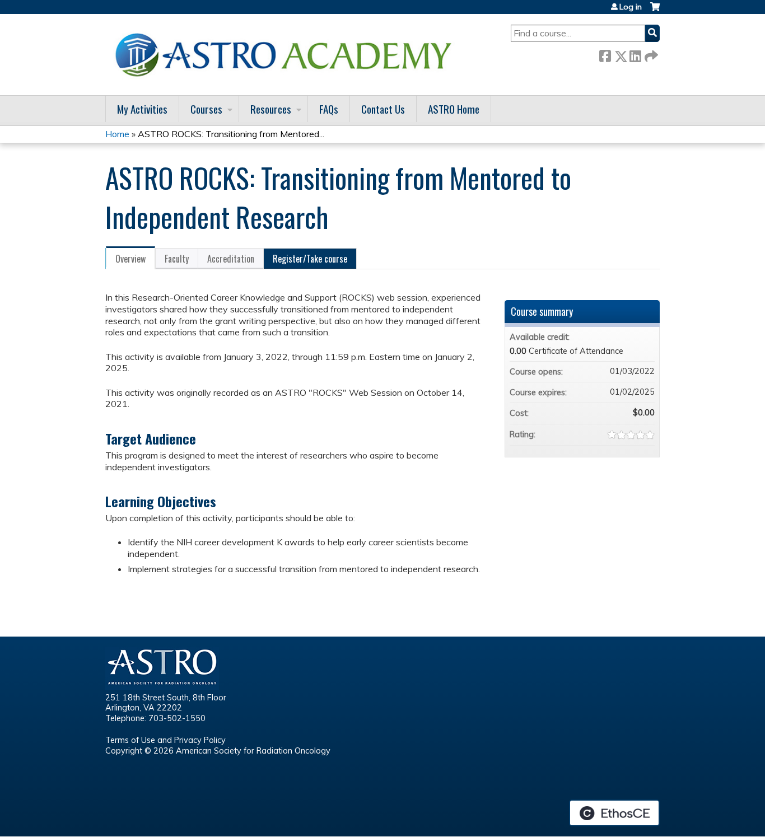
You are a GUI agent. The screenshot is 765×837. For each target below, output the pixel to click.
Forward (650, 54)
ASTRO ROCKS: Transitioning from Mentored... (231, 133)
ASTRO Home (453, 109)
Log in (630, 7)
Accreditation (230, 258)
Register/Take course (310, 258)
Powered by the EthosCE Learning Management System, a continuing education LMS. (614, 812)
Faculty (177, 258)
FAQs (328, 109)
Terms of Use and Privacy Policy (165, 740)
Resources (270, 109)
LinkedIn (635, 54)
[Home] (287, 54)
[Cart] (655, 11)
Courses (206, 109)
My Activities (142, 109)
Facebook (604, 54)
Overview (130, 258)
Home (117, 133)
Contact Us (383, 109)
